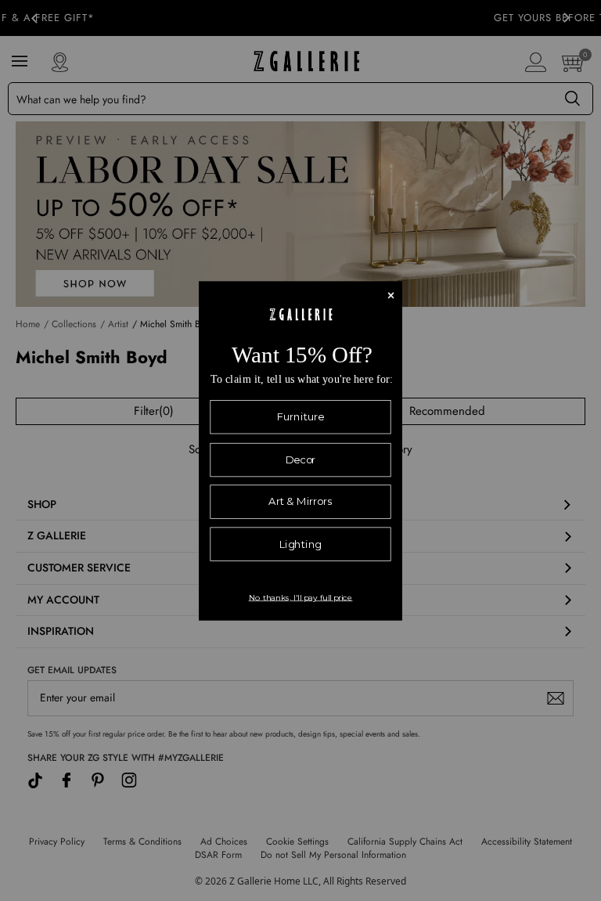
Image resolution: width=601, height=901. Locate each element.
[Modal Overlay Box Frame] (300, 450)
